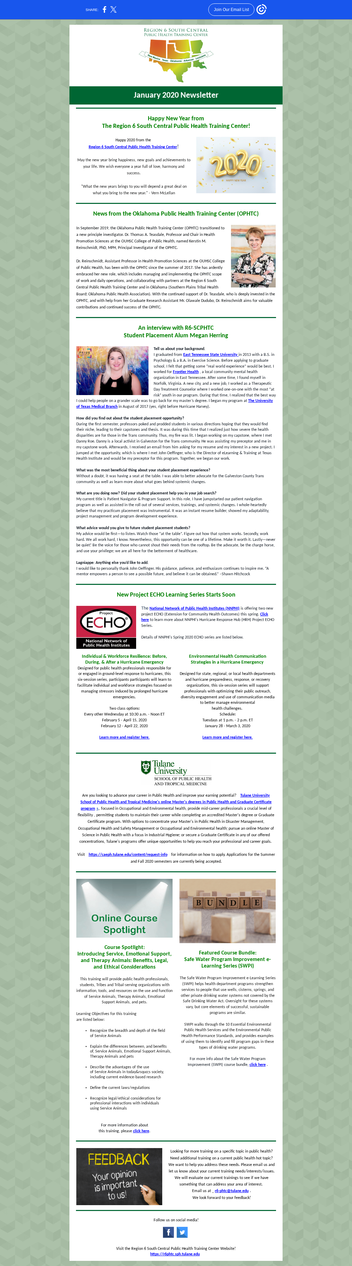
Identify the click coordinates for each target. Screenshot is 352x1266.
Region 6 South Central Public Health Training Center (133, 147)
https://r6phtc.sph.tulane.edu (175, 1254)
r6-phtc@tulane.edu (232, 1191)
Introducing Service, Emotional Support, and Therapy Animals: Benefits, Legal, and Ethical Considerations (124, 960)
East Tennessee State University (211, 355)
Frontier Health (186, 372)
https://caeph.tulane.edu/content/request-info (128, 855)
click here (141, 1131)
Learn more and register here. (124, 737)
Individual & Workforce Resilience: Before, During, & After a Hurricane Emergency (124, 659)
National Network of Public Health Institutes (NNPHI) (195, 609)
